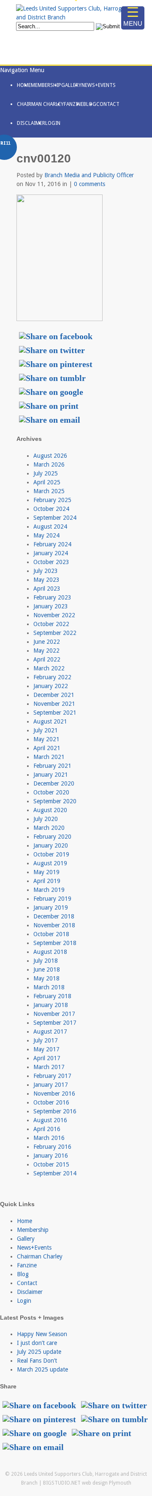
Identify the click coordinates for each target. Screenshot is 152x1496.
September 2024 (54, 517)
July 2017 (45, 1040)
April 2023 (46, 588)
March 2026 (49, 464)
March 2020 (49, 827)
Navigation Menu (22, 70)
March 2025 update (42, 1369)
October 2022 (51, 624)
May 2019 (46, 872)
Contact (107, 104)
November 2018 (54, 925)
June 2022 (46, 641)
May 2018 (46, 978)
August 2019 (50, 863)
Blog (89, 104)
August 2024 (50, 526)
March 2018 (49, 987)
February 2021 (52, 765)
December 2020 (53, 783)
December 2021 (53, 694)
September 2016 (54, 1111)
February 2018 (52, 996)
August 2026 (50, 455)
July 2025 (45, 473)
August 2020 (50, 810)
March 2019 (49, 889)
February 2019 (52, 898)
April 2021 (46, 748)
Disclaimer (31, 123)
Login (52, 123)
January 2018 (50, 1005)
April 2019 (46, 881)
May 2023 (46, 579)
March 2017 (49, 1067)
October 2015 (51, 1164)
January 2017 (50, 1084)
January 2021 (50, 774)
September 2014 (54, 1173)
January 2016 (50, 1155)
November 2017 (54, 1013)
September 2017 (54, 1022)
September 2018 (54, 943)
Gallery (71, 85)
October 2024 (51, 508)
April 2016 (46, 1129)
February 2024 (52, 544)
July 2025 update (39, 1351)
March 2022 (49, 668)
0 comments (89, 184)
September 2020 (54, 801)
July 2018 (45, 960)
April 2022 (46, 659)
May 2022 (46, 650)
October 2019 (51, 854)
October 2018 (51, 934)
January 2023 (50, 606)
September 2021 (54, 712)
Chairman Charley (40, 104)
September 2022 (54, 632)
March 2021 (49, 756)
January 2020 (50, 845)
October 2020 (51, 792)
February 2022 (52, 677)
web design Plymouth (106, 1483)
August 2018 (50, 951)
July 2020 (45, 819)
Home (24, 85)
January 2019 (50, 907)
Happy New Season (42, 1334)
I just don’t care (37, 1342)
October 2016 (51, 1102)
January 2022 (50, 686)
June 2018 (46, 969)
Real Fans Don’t (37, 1360)
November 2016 (54, 1093)
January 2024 (50, 553)
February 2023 (52, 597)
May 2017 (46, 1049)
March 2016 (49, 1137)
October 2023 (51, 562)
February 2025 (52, 500)
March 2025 (49, 491)
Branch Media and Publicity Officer (89, 175)
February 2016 (52, 1146)
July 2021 (45, 730)
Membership (46, 85)
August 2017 (50, 1031)
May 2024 (46, 535)
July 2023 (45, 570)
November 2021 (54, 703)
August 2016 (50, 1120)
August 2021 (50, 721)
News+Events (98, 85)
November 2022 (54, 615)
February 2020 (52, 836)
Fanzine (73, 104)
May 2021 (46, 739)
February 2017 (52, 1075)
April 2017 (46, 1058)
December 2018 (53, 916)
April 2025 (46, 482)
